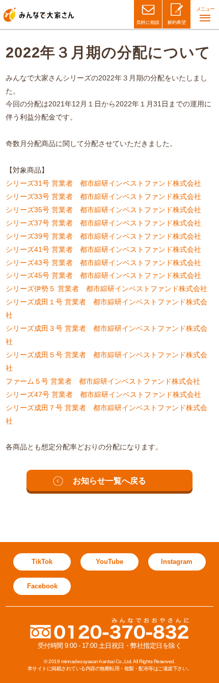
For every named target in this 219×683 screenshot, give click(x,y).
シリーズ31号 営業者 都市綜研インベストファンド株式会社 (103, 183)
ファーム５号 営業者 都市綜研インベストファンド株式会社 (103, 381)
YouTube (109, 561)
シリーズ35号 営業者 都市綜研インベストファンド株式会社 (103, 210)
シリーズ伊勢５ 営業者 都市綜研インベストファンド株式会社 (106, 288)
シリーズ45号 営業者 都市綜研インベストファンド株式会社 (103, 275)
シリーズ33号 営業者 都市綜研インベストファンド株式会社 (103, 196)
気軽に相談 (147, 22)
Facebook (42, 586)
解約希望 (177, 22)
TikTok (42, 561)
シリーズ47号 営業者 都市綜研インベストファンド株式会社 (103, 394)
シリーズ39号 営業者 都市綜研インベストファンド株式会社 (103, 236)
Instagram (177, 561)
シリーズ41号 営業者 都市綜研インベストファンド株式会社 (103, 249)
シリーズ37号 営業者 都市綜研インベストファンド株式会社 (103, 223)
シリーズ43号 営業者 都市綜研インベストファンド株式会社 (103, 263)
